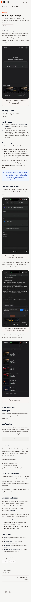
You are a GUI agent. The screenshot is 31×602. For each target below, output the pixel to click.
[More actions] (29, 2)
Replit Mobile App (9, 31)
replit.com (13, 174)
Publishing (7, 545)
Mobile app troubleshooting (12, 549)
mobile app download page (16, 125)
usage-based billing (7, 519)
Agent (6, 537)
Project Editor (8, 541)
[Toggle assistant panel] (26, 2)
